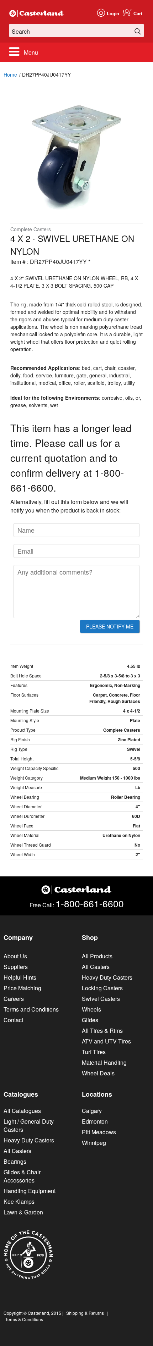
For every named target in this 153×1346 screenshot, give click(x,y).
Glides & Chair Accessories (22, 1176)
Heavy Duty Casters (107, 977)
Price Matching (22, 988)
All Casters (96, 967)
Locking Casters (102, 988)
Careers (14, 999)
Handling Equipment (30, 1191)
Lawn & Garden (23, 1212)
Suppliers (16, 967)
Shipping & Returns (85, 1313)
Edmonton (95, 1121)
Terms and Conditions (31, 1009)
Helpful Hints (20, 977)
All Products (97, 956)
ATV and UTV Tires (106, 1041)
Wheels (91, 1009)
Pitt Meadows (99, 1132)
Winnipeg (94, 1143)
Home (10, 74)
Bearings (15, 1161)
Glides (90, 1020)
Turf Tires (94, 1052)
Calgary (92, 1111)
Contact (13, 1020)
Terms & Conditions (24, 1319)
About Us (15, 956)
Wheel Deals (98, 1073)
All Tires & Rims (102, 1030)
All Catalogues (22, 1111)
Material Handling (104, 1062)
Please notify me (109, 626)
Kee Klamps (19, 1201)
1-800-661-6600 (90, 903)
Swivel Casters (101, 999)
